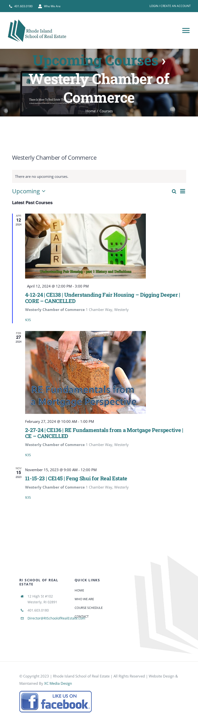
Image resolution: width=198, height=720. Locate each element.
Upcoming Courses (95, 59)
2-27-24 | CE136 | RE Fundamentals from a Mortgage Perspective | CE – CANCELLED (104, 432)
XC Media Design (58, 683)
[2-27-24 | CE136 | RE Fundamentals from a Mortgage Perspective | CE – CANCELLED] (105, 372)
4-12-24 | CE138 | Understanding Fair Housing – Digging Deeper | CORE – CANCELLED (102, 297)
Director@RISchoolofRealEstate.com (56, 618)
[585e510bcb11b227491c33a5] (55, 692)
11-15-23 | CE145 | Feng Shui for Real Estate (76, 478)
